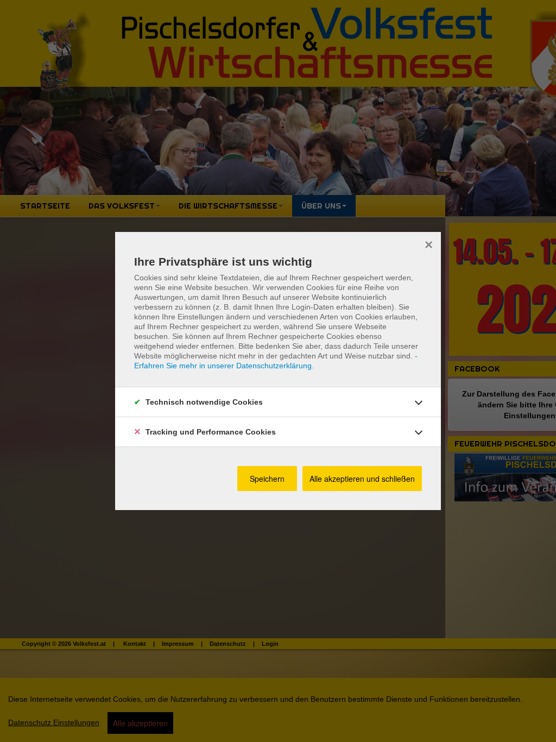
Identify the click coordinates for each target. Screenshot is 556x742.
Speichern (267, 478)
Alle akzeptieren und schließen (362, 478)
